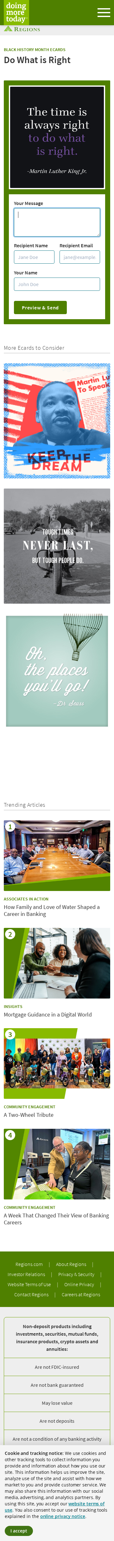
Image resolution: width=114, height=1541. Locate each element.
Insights (13, 1006)
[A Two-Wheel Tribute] (57, 1063)
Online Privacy (79, 1284)
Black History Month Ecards (35, 49)
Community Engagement (29, 1107)
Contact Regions (31, 1294)
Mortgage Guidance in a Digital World (48, 1014)
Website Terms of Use (30, 1284)
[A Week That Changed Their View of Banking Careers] (57, 1164)
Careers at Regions (81, 1294)
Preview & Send (40, 307)
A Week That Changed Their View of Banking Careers (56, 1219)
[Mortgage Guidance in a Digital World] (57, 963)
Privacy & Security (76, 1274)
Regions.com (30, 1264)
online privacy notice (62, 1516)
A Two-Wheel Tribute (29, 1114)
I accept (18, 1531)
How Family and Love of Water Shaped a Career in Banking (52, 911)
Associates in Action (26, 899)
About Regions (71, 1264)
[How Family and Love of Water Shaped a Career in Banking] (57, 855)
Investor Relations (27, 1274)
